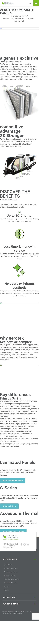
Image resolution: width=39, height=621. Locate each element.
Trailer (6, 586)
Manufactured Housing (12, 579)
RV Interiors (8, 565)
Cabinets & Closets (10, 568)
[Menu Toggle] (36, 3)
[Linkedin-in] (27, 544)
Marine (6, 590)
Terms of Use (6, 613)
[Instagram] (24, 544)
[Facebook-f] (21, 544)
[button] (30, 2)
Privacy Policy (17, 613)
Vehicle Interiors (9, 576)
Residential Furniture (11, 583)
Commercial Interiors (11, 572)
